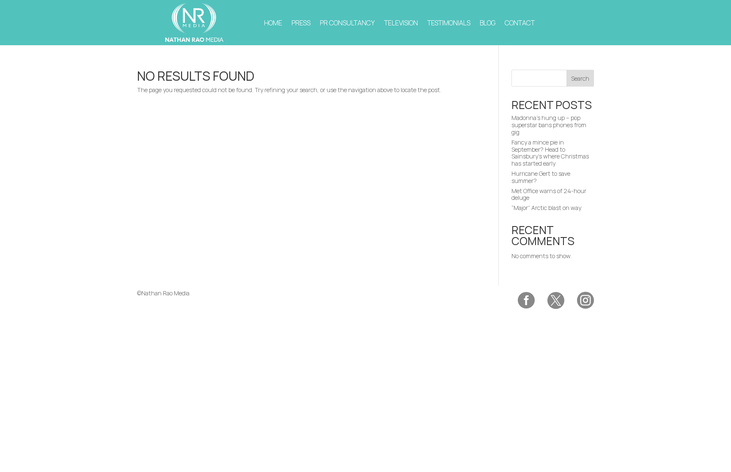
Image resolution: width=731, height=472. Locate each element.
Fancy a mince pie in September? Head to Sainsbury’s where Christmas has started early (550, 152)
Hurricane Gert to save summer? (540, 177)
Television (401, 22)
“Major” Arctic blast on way (546, 208)
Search (580, 78)
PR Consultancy (347, 22)
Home (273, 22)
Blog (487, 22)
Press (301, 22)
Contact (520, 22)
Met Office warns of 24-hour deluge (548, 194)
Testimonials (448, 22)
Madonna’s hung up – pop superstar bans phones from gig (548, 125)
